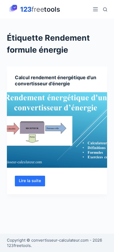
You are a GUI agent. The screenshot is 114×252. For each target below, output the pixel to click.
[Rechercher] (105, 9)
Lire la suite (32, 182)
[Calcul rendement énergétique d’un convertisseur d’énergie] (57, 130)
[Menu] (95, 9)
